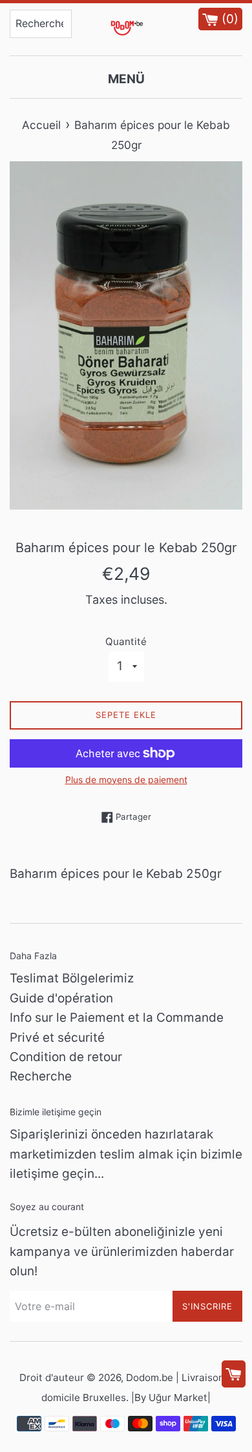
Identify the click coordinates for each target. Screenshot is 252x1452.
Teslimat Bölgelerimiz (72, 978)
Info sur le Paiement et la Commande (117, 1017)
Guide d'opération (61, 998)
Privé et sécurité (57, 1037)
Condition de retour (66, 1056)
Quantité (126, 641)
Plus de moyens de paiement (126, 779)
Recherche (41, 1076)
